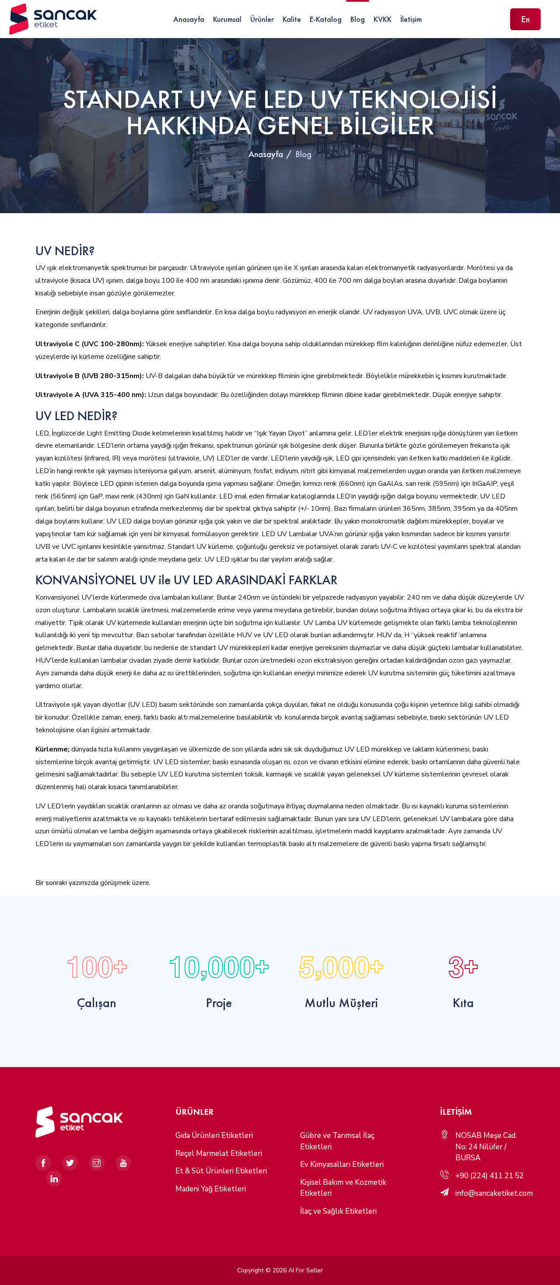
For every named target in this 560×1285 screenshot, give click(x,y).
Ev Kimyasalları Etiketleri (342, 1164)
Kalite (292, 19)
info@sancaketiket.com (494, 1193)
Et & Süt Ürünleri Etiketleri (221, 1171)
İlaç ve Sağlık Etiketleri (338, 1211)
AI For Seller (305, 1270)
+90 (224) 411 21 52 (489, 1176)
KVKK (383, 19)
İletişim (411, 19)
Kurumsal (227, 19)
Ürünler (262, 19)
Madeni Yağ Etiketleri (210, 1189)
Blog (357, 19)
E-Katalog (326, 19)
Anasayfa (188, 19)
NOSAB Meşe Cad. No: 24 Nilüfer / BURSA (486, 1147)
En (525, 19)
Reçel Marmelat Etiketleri (218, 1153)
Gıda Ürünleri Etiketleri (214, 1136)
